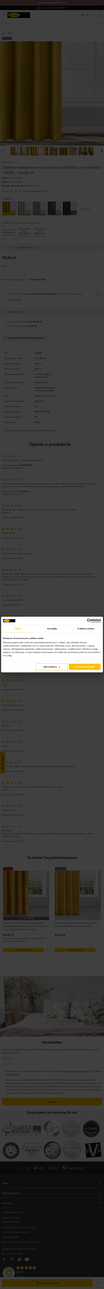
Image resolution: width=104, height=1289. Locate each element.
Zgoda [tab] (18, 628)
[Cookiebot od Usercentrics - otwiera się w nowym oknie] (89, 621)
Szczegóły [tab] (52, 628)
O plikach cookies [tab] (86, 628)
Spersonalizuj (50, 667)
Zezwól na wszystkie (85, 667)
